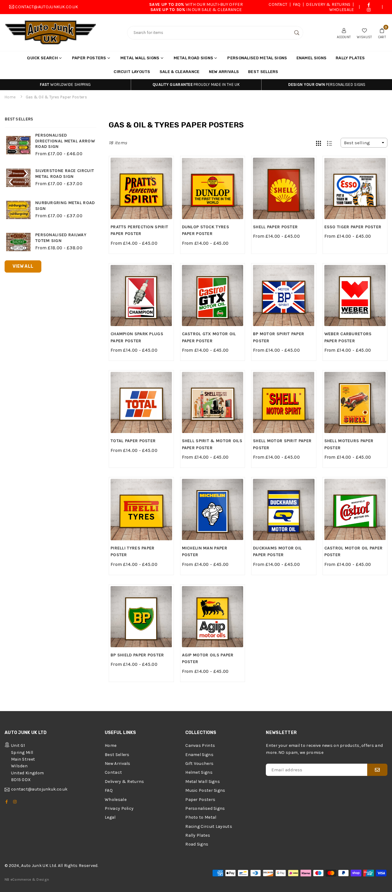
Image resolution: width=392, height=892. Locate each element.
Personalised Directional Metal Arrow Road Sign (65, 141)
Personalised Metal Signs (257, 58)
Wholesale (341, 9)
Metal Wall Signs (140, 58)
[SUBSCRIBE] (377, 770)
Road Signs (196, 844)
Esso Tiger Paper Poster (353, 226)
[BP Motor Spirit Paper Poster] (284, 295)
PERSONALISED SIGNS (327, 84)
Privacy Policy (119, 808)
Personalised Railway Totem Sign (60, 237)
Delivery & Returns (328, 4)
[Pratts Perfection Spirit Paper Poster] (141, 188)
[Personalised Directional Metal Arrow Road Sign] (18, 145)
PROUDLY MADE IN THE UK (196, 84)
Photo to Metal (200, 817)
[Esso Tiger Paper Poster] (355, 188)
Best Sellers (263, 71)
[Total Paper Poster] (141, 402)
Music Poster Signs (205, 790)
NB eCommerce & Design (27, 879)
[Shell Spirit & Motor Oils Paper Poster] (212, 402)
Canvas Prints (200, 745)
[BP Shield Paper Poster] (141, 617)
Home (10, 97)
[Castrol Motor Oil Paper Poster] (355, 509)
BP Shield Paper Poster (137, 655)
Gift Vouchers (199, 763)
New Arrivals (224, 71)
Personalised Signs (205, 808)
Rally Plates (350, 58)
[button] (382, 33)
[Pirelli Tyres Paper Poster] (141, 509)
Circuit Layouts (132, 71)
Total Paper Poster (133, 440)
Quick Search (42, 58)
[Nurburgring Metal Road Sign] (18, 210)
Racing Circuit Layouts (208, 826)
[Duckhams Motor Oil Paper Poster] (284, 509)
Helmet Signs (199, 772)
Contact (278, 4)
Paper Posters (89, 58)
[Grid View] (318, 142)
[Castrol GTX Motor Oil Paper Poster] (212, 295)
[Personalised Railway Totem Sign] (18, 242)
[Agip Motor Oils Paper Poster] (212, 617)
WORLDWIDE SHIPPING (65, 84)
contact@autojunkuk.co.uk (46, 6)
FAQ (297, 4)
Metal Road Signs (193, 58)
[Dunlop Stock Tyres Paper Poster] (212, 188)
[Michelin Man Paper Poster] (212, 509)
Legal (110, 817)
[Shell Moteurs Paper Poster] (355, 402)
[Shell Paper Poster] (284, 188)
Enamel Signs (311, 58)
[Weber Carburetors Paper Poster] (355, 295)
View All (23, 266)
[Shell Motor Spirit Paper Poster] (284, 402)
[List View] (329, 142)
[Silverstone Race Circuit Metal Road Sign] (18, 178)
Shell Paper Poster (275, 226)
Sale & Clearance (180, 71)
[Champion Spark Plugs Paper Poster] (141, 295)
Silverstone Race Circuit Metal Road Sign (64, 173)
